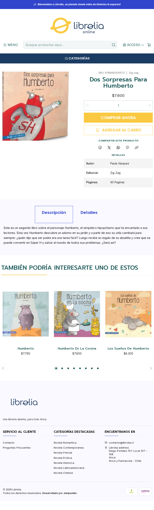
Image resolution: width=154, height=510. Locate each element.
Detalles (89, 212)
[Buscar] (113, 45)
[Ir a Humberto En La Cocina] (77, 314)
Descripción (54, 212)
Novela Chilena (63, 472)
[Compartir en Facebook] (100, 147)
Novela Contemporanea (69, 447)
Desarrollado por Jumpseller (59, 493)
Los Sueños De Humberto (128, 349)
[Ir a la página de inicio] (77, 26)
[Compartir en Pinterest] (127, 147)
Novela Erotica (63, 457)
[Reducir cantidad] (87, 105)
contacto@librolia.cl (121, 442)
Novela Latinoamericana (69, 467)
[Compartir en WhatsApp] (118, 147)
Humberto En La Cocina (77, 349)
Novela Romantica (65, 442)
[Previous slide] (4, 368)
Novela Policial (63, 452)
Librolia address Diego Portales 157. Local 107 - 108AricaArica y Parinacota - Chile (128, 454)
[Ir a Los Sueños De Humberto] (128, 314)
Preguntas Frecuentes (17, 447)
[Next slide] (150, 368)
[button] (56, 368)
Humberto (26, 349)
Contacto (8, 442)
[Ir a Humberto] (26, 314)
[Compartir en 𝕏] (109, 147)
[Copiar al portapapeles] (137, 147)
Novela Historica (64, 462)
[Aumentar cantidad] (149, 105)
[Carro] (149, 45)
